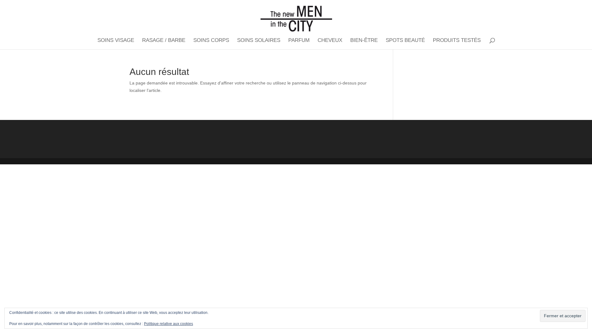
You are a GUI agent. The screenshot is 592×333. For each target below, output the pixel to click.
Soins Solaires (258, 40)
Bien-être (364, 40)
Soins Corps (211, 40)
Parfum (299, 40)
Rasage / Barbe (163, 40)
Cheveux (330, 40)
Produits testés (457, 40)
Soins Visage (115, 40)
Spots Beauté (405, 40)
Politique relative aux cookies (168, 324)
